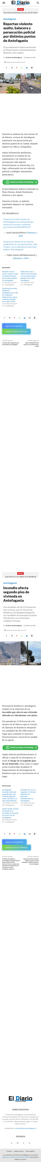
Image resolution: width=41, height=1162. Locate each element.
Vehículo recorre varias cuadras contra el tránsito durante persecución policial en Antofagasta (10, 276)
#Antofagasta (9, 222)
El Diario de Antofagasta (14, 57)
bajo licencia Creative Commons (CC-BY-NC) (15, 1157)
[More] (32, 68)
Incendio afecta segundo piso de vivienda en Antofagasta (10, 343)
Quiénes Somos (19, 1151)
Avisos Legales (30, 1151)
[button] (3, 3)
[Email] (29, 318)
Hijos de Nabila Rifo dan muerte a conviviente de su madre (31, 344)
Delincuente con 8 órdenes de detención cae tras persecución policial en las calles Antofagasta (29, 276)
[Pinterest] (16, 68)
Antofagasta (9, 19)
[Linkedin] (26, 68)
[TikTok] (23, 1143)
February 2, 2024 (20, 258)
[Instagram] (17, 1143)
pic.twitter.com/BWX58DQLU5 (17, 227)
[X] (11, 68)
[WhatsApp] (21, 68)
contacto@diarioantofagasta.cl (25, 1128)
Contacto (9, 1151)
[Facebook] (6, 68)
